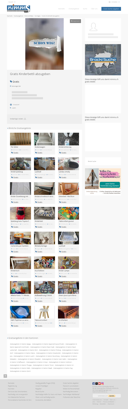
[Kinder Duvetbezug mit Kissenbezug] (20, 188)
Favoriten (11, 389)
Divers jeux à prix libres (67, 295)
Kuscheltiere (39, 271)
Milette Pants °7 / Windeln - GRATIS (24, 295)
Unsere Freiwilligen (42, 386)
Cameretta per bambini (19, 246)
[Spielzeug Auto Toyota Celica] (20, 213)
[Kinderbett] (44, 213)
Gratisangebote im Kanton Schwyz (37, 362)
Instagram (102, 383)
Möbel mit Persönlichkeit (71, 389)
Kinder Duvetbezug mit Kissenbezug (24, 196)
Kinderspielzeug (17, 172)
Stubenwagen (40, 147)
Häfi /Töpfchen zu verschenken (22, 320)
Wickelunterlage (41, 246)
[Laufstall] (44, 164)
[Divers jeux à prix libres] (68, 287)
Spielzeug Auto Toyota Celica (21, 221)
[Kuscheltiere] (44, 263)
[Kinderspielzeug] (20, 164)
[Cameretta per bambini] (20, 238)
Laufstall (38, 172)
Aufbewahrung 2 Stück (43, 295)
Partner (99, 402)
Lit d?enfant (63, 320)
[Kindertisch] (20, 263)
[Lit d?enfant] (68, 312)
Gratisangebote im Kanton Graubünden (48, 353)
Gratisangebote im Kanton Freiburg (50, 350)
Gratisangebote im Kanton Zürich (20, 371)
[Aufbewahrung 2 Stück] (44, 287)
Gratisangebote (74, 9)
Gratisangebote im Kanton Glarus (24, 353)
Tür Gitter (14, 147)
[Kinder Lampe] (68, 263)
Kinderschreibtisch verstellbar (46, 196)
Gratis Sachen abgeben (111, 9)
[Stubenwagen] (44, 139)
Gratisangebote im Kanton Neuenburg (48, 356)
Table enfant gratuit (66, 221)
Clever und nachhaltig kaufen (45, 397)
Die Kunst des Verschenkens (17, 392)
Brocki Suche (92, 161)
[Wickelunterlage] (44, 238)
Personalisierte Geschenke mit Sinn (20, 400)
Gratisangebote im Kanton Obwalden (29, 359)
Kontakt (106, 400)
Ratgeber (39, 389)
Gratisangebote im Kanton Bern (28, 350)
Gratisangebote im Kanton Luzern (24, 356)
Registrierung (12, 386)
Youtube (99, 383)
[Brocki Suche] (103, 60)
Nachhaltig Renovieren (70, 392)
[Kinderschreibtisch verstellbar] (44, 188)
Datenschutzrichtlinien (99, 392)
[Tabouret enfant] (44, 312)
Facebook (93, 383)
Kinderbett (39, 221)
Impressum (111, 404)
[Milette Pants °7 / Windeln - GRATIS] (20, 287)
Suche (85, 9)
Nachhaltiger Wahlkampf (71, 394)
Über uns (94, 9)
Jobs (93, 402)
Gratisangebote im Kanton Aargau (20, 344)
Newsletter (103, 404)
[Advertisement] (103, 99)
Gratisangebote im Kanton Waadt (42, 368)
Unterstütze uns (97, 400)
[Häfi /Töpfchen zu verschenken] (20, 312)
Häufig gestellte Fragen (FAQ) (45, 383)
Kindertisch (15, 271)
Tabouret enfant (41, 320)
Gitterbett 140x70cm (66, 196)
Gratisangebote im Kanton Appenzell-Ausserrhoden (48, 344)
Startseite (61, 9)
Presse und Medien (108, 402)
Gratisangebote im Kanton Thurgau (21, 365)
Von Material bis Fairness (16, 397)
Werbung (95, 404)
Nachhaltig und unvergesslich (18, 394)
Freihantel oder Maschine (71, 397)
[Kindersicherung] (68, 139)
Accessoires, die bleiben (43, 400)
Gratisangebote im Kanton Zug (62, 368)
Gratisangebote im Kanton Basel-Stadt (42, 347)
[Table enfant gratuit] (68, 213)
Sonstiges (37, 16)
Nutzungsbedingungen (102, 390)
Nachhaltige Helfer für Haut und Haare (49, 394)
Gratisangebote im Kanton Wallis (20, 368)
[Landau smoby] (68, 164)
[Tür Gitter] (20, 139)
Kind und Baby (29, 16)
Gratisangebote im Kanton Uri (64, 365)
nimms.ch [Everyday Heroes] (105, 386)
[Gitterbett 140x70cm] (68, 188)
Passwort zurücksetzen (70, 386)
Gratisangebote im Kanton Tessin (43, 365)
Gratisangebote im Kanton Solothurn (60, 362)
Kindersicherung (65, 147)
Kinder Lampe (64, 271)
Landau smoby (64, 172)
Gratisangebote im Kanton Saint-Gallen (54, 359)
